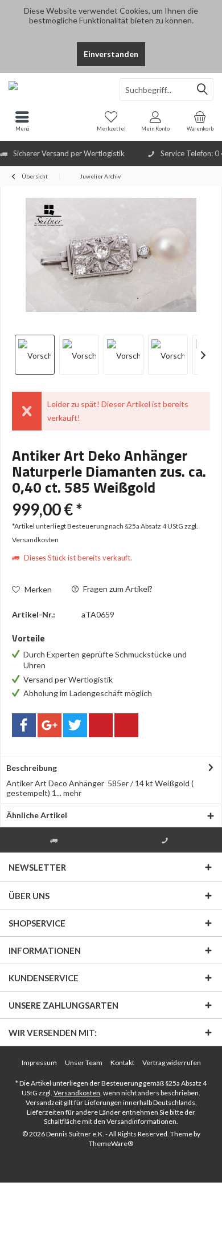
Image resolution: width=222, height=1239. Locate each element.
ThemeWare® (111, 1143)
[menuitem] (200, 121)
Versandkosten (77, 1092)
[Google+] (49, 725)
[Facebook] (24, 725)
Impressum (39, 1062)
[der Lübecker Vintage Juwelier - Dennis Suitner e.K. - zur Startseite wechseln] (55, 89)
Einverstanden (111, 54)
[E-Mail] (126, 725)
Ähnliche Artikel (36, 815)
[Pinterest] (101, 725)
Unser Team (83, 1062)
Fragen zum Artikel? (117, 589)
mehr (71, 793)
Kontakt (122, 1062)
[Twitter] (75, 725)
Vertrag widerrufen (171, 1062)
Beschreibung (31, 768)
